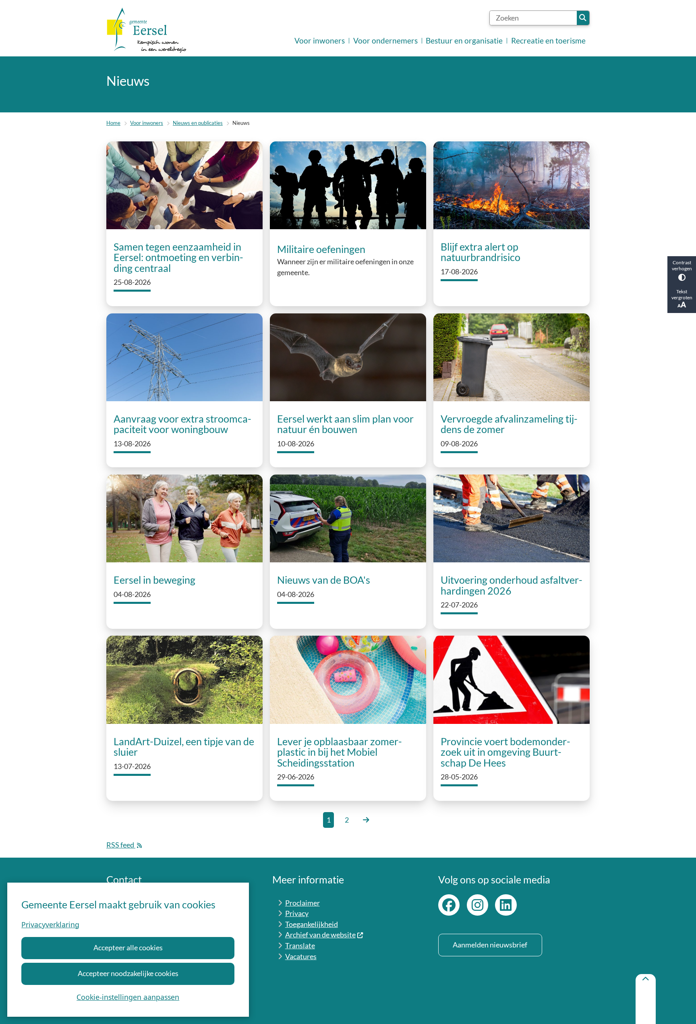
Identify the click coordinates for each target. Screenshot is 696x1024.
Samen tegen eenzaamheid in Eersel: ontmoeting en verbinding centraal (178, 258)
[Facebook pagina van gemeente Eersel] (449, 905)
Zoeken (583, 18)
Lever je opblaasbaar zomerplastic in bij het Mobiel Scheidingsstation (339, 752)
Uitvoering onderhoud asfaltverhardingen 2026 (511, 585)
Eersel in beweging (154, 580)
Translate (300, 945)
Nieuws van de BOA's (323, 580)
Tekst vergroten (681, 294)
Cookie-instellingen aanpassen (128, 997)
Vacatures (301, 956)
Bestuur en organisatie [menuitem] (464, 40)
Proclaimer (302, 903)
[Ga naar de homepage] (146, 30)
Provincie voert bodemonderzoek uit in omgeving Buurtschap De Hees (505, 752)
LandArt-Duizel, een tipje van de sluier (184, 747)
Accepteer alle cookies (128, 947)
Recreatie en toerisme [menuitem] (548, 40)
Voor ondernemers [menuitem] (385, 40)
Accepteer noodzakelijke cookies (128, 973)
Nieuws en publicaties (198, 123)
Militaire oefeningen (321, 249)
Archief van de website (320, 935)
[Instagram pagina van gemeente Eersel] (477, 905)
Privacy (297, 913)
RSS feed (120, 845)
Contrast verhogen (682, 265)
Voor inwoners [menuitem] (319, 40)
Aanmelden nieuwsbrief (490, 945)
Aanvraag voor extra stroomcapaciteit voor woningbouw (182, 424)
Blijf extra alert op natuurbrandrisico (480, 252)
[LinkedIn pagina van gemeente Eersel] (505, 905)
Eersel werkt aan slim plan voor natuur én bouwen (345, 424)
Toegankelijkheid (311, 924)
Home (113, 123)
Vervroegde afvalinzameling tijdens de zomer (509, 424)
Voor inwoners (146, 123)
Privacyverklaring (50, 924)
